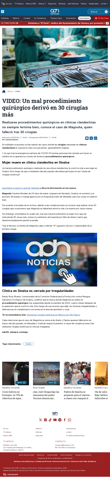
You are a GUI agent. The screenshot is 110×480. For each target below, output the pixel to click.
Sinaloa (28, 344)
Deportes (52, 4)
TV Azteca (18, 4)
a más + (104, 4)
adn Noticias (73, 4)
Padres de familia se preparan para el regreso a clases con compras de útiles (77, 395)
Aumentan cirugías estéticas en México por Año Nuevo (53, 315)
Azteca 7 (42, 4)
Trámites (5, 18)
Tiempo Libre (56, 18)
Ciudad (27, 18)
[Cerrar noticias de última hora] (107, 23)
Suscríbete (84, 18)
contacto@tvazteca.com (64, 445)
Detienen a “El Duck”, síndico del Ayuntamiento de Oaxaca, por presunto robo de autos (65, 23)
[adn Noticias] (55, 11)
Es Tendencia (40, 18)
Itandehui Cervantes (11, 388)
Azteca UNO (31, 4)
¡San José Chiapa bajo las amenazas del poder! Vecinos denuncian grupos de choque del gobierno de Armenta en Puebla (46, 395)
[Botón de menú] (2, 11)
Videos (84, 4)
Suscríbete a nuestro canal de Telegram (21, 188)
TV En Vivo (103, 18)
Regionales (94, 4)
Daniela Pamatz (12, 140)
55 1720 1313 (59, 448)
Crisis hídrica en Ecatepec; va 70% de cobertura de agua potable (12, 395)
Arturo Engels (39, 388)
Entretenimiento (73, 18)
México (16, 18)
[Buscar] (106, 11)
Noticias (62, 4)
